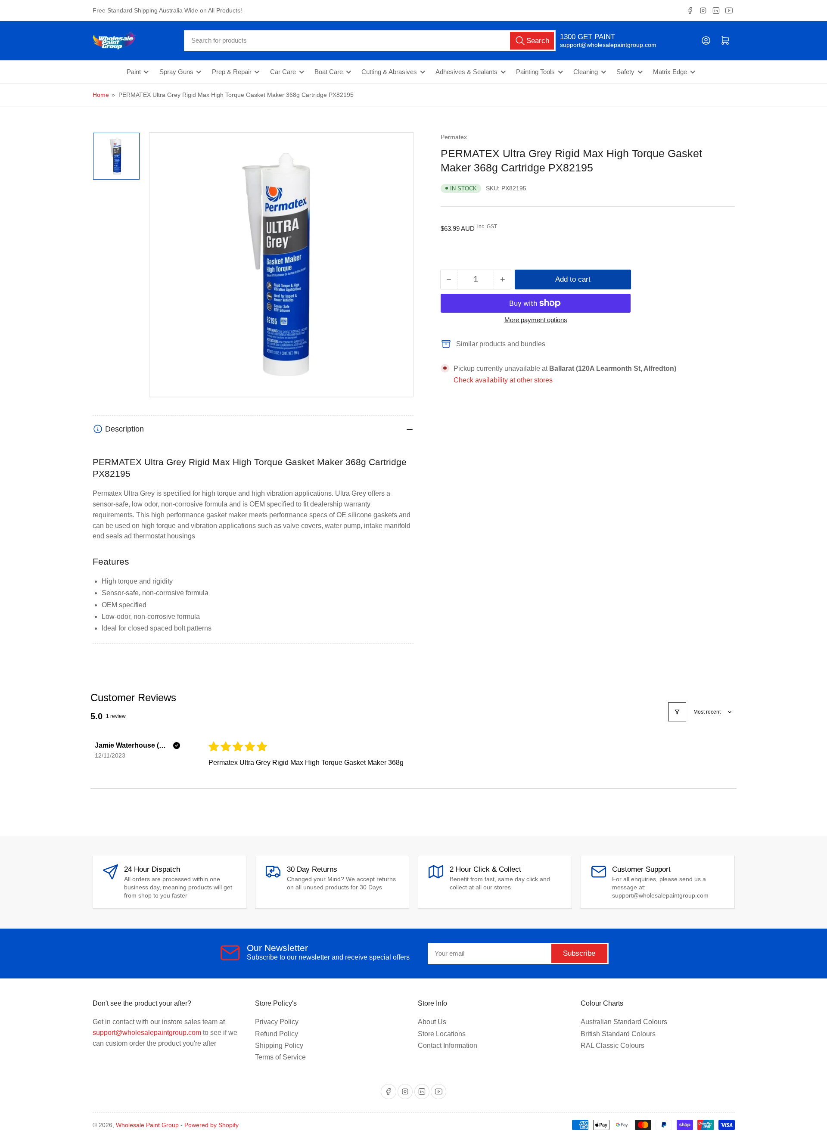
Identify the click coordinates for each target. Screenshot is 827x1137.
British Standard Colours (618, 1034)
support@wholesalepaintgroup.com (600, 44)
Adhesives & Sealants (466, 71)
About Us (432, 1021)
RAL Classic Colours (612, 1045)
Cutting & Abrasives (389, 71)
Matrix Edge (670, 71)
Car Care (283, 71)
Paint (134, 71)
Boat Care (328, 71)
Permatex (454, 137)
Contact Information (447, 1045)
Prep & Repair (232, 71)
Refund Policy (276, 1034)
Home (101, 94)
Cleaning (585, 71)
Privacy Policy (276, 1021)
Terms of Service (280, 1057)
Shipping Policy (279, 1045)
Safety (625, 71)
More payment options (535, 319)
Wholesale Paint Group (147, 1124)
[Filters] (677, 711)
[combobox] (370, 40)
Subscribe (579, 953)
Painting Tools (535, 71)
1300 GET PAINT (587, 37)
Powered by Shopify (211, 1124)
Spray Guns (176, 71)
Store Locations (442, 1034)
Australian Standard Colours (624, 1021)
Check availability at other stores (503, 380)
